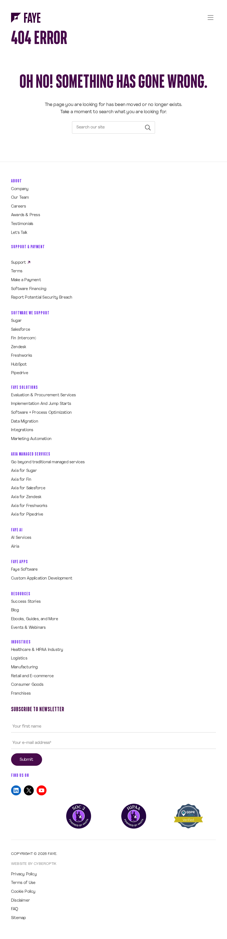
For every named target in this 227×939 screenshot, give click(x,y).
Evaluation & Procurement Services (43, 395)
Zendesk (18, 347)
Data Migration (24, 421)
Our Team (20, 198)
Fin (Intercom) (23, 338)
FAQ (14, 909)
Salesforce (20, 330)
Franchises (21, 693)
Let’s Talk (19, 233)
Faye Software (24, 569)
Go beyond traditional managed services (48, 462)
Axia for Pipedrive (27, 514)
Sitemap (18, 918)
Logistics (19, 658)
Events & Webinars (28, 628)
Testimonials (22, 224)
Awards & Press (25, 215)
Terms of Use (23, 883)
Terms (16, 271)
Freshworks (21, 356)
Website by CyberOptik (33, 864)
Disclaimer (20, 900)
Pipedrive (19, 373)
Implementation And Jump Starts (41, 404)
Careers (18, 206)
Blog (15, 610)
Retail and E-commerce (32, 676)
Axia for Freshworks (29, 506)
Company (20, 189)
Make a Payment (26, 280)
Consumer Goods (27, 685)
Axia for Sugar (24, 471)
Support (19, 263)
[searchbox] (113, 127)
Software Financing (29, 289)
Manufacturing (24, 667)
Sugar (16, 321)
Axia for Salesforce (28, 488)
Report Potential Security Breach (41, 297)
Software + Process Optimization (41, 413)
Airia (15, 547)
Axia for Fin (21, 480)
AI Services (21, 538)
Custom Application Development (41, 578)
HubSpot (19, 364)
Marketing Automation (31, 439)
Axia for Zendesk (26, 497)
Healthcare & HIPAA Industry (37, 650)
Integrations (22, 430)
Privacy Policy (24, 874)
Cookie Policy (23, 892)
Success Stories (26, 602)
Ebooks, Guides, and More (34, 619)
